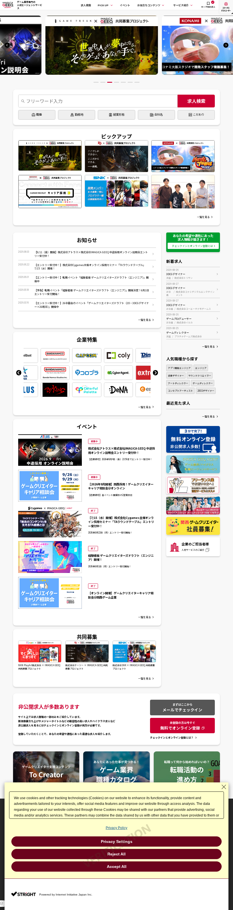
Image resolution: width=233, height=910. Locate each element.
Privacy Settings (116, 841)
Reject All (116, 854)
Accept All (116, 866)
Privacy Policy (116, 828)
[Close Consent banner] (223, 786)
